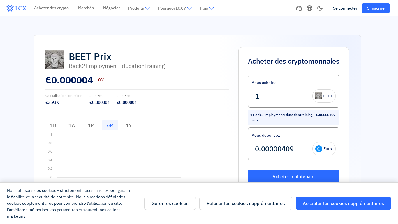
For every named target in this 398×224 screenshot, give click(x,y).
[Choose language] (309, 8)
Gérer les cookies (170, 203)
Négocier (111, 7)
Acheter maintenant (293, 176)
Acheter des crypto (51, 7)
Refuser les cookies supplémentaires (246, 203)
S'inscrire (376, 8)
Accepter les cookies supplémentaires (343, 203)
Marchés (86, 7)
